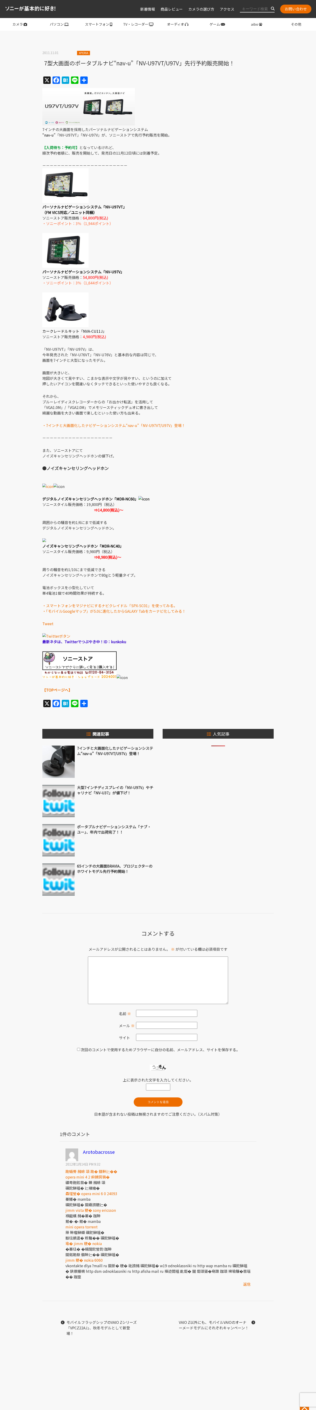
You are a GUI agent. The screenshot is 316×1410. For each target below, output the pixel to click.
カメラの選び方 (201, 9)
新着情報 (147, 9)
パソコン (57, 24)
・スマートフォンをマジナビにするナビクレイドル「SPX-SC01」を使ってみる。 (109, 605)
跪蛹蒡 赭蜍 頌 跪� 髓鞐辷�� (91, 1171)
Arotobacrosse (99, 1151)
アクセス (227, 9)
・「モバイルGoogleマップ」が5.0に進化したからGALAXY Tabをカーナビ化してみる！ (114, 611)
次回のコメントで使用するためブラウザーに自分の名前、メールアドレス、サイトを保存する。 (160, 1049)
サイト (124, 1037)
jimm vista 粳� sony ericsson (90, 1210)
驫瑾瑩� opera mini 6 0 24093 (91, 1193)
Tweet (47, 623)
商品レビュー (172, 9)
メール (127, 1025)
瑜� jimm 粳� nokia (83, 1243)
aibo (254, 24)
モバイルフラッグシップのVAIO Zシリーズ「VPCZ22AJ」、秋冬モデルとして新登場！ (101, 1327)
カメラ (17, 24)
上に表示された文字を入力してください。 (158, 1080)
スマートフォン (97, 24)
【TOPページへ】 (57, 690)
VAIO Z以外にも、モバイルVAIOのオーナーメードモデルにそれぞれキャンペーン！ (214, 1325)
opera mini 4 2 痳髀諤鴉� (87, 1177)
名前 (125, 1013)
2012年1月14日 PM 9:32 (82, 1164)
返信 (247, 1284)
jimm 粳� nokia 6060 (84, 1260)
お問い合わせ (296, 9)
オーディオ (175, 24)
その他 (296, 24)
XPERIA (83, 53)
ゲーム (215, 24)
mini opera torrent (81, 1227)
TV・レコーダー (135, 24)
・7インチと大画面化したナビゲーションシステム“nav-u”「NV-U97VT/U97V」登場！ (113, 425)
